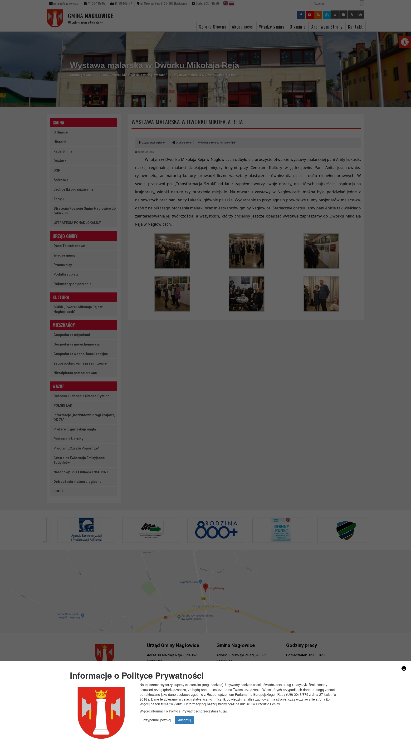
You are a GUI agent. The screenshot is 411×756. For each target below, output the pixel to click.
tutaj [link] (223, 710)
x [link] (404, 668)
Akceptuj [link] (184, 719)
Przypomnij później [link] (157, 719)
